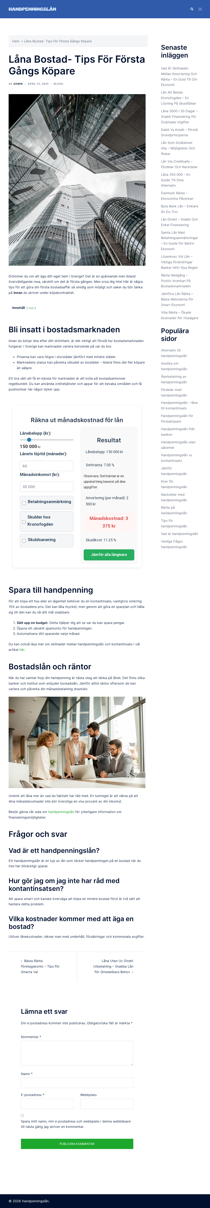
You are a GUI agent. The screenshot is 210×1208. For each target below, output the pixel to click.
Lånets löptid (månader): (43, 453)
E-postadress (32, 1095)
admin (18, 83)
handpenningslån (61, 812)
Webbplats (88, 1095)
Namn (27, 1074)
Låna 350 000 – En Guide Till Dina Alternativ (175, 180)
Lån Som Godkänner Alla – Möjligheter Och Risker (178, 148)
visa (31, 308)
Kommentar (31, 1037)
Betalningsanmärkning (49, 501)
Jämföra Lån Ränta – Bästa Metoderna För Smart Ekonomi (177, 299)
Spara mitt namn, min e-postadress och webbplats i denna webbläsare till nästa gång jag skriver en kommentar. (76, 1124)
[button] (191, 9)
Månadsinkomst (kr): (40, 474)
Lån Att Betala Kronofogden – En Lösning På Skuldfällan (178, 97)
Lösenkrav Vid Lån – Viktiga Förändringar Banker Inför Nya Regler (179, 262)
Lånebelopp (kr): (35, 433)
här (21, 650)
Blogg (58, 83)
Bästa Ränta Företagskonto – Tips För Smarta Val (40, 966)
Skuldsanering (42, 539)
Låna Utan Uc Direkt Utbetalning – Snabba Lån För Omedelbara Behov (113, 966)
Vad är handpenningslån (179, 534)
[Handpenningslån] (32, 9)
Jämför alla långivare (109, 555)
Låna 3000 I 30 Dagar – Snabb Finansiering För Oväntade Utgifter (179, 116)
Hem (15, 41)
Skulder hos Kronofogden (40, 521)
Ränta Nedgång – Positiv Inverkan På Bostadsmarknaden (176, 280)
